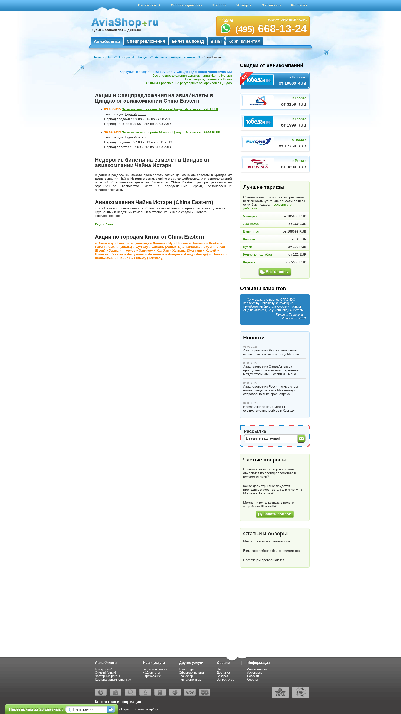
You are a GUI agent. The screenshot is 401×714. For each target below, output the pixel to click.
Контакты (299, 5)
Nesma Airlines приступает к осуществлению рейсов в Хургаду (269, 408)
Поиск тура (186, 669)
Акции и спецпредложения (175, 57)
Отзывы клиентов (263, 288)
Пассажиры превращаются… (265, 560)
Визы (216, 41)
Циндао (142, 57)
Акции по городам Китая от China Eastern (149, 237)
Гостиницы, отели (155, 669)
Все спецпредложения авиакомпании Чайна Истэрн (192, 75)
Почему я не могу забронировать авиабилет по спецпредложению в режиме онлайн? (269, 472)
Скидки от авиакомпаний (271, 65)
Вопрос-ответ (226, 679)
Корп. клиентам (244, 41)
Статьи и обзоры (265, 534)
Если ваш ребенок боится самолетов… (273, 550)
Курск (247, 247)
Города (124, 57)
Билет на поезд (188, 41)
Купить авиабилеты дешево (116, 30)
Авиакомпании (257, 669)
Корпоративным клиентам (113, 679)
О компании (271, 5)
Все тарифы (277, 272)
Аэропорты (254, 672)
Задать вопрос (277, 514)
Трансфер (186, 676)
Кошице (249, 239)
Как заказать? (149, 5)
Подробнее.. (105, 224)
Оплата (222, 669)
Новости (254, 338)
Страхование (152, 676)
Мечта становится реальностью (267, 541)
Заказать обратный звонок (287, 20)
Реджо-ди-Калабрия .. (259, 254)
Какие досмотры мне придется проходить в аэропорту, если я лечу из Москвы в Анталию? (272, 489)
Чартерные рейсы (107, 676)
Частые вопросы (264, 460)
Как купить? (103, 669)
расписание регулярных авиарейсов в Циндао (189, 83)
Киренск (249, 262)
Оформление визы (192, 672)
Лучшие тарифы (264, 187)
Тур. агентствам (190, 679)
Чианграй (250, 216)
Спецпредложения (146, 41)
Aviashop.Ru (103, 57)
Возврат (219, 5)
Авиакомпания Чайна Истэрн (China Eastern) (154, 202)
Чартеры (243, 5)
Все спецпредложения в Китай (208, 79)
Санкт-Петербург (147, 709)
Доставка (223, 672)
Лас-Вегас (251, 224)
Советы (252, 679)
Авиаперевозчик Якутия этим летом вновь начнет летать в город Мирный (271, 352)
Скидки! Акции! (105, 672)
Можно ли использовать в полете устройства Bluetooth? (268, 504)
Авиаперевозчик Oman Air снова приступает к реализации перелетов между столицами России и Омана (271, 370)
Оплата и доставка (186, 5)
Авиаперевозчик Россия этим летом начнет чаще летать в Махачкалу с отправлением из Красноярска (270, 390)
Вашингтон (251, 231)
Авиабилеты (107, 41)
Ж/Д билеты (151, 672)
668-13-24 (271, 29)
